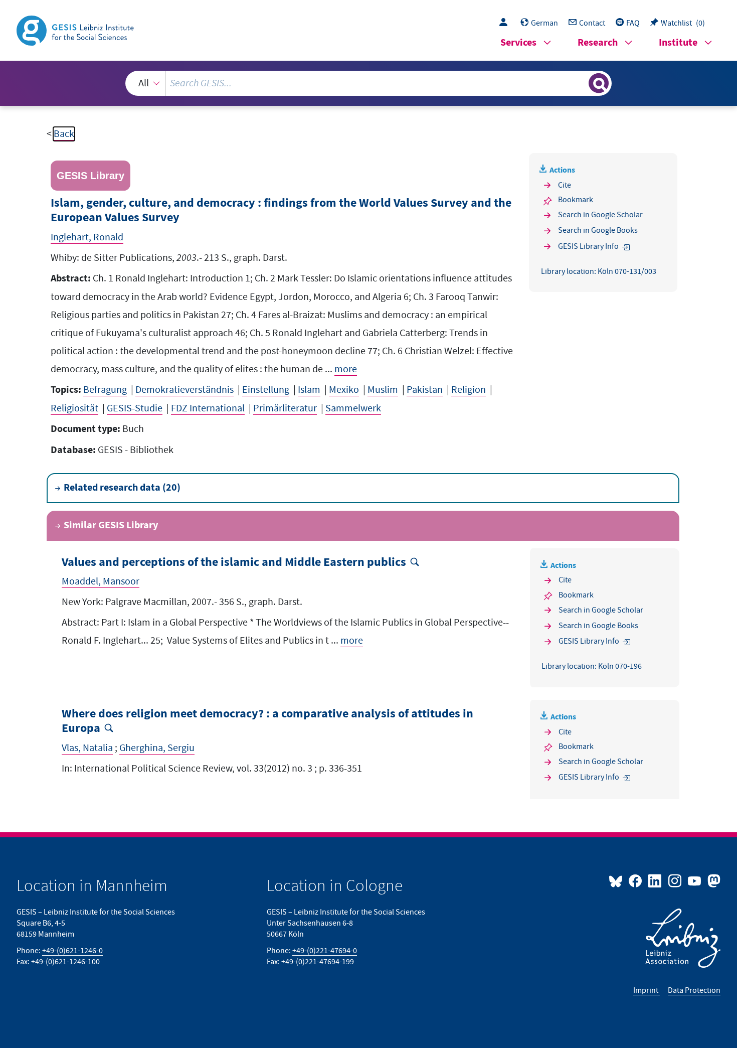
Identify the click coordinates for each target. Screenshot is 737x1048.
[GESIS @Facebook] (636, 880)
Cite (564, 185)
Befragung (105, 389)
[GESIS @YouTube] (695, 880)
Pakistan (425, 389)
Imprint (646, 990)
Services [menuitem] (518, 43)
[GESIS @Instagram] (675, 880)
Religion (468, 389)
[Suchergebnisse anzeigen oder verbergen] (599, 83)
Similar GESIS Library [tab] (111, 525)
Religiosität (74, 408)
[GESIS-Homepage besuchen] (76, 29)
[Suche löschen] (580, 82)
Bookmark (575, 200)
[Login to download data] (505, 23)
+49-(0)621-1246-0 (72, 951)
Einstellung (265, 389)
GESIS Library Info (588, 246)
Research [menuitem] (598, 43)
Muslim (382, 389)
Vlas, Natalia (87, 748)
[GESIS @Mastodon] (712, 880)
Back (64, 133)
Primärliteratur (285, 408)
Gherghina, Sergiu (157, 748)
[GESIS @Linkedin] (655, 880)
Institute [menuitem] (678, 43)
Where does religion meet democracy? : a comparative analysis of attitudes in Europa (267, 721)
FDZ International (208, 408)
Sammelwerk (353, 408)
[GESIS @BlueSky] (617, 880)
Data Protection (694, 990)
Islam (309, 389)
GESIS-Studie (134, 408)
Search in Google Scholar (600, 215)
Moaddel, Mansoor (100, 581)
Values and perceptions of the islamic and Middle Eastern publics (234, 562)
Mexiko (344, 389)
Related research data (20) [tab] (122, 488)
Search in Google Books (598, 230)
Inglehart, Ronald (87, 237)
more (345, 369)
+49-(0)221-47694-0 (324, 951)
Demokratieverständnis (184, 389)
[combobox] (368, 83)
